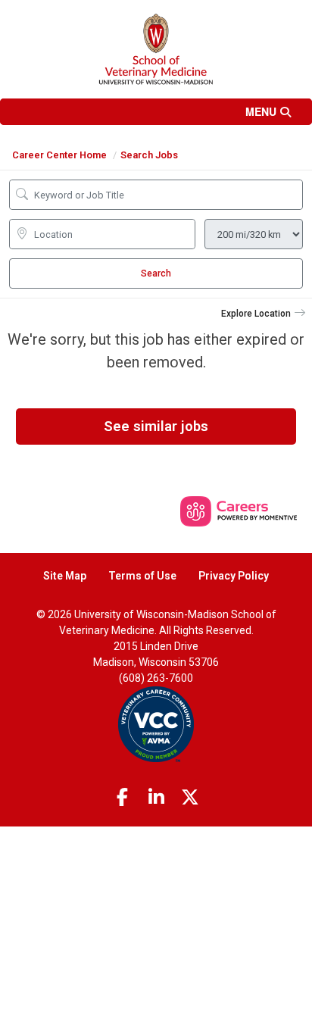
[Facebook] (123, 797)
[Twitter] (190, 797)
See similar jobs (156, 426)
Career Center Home (59, 155)
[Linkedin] (156, 797)
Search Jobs (149, 155)
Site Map (64, 576)
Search (156, 273)
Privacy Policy (233, 576)
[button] (156, 111)
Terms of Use (142, 576)
